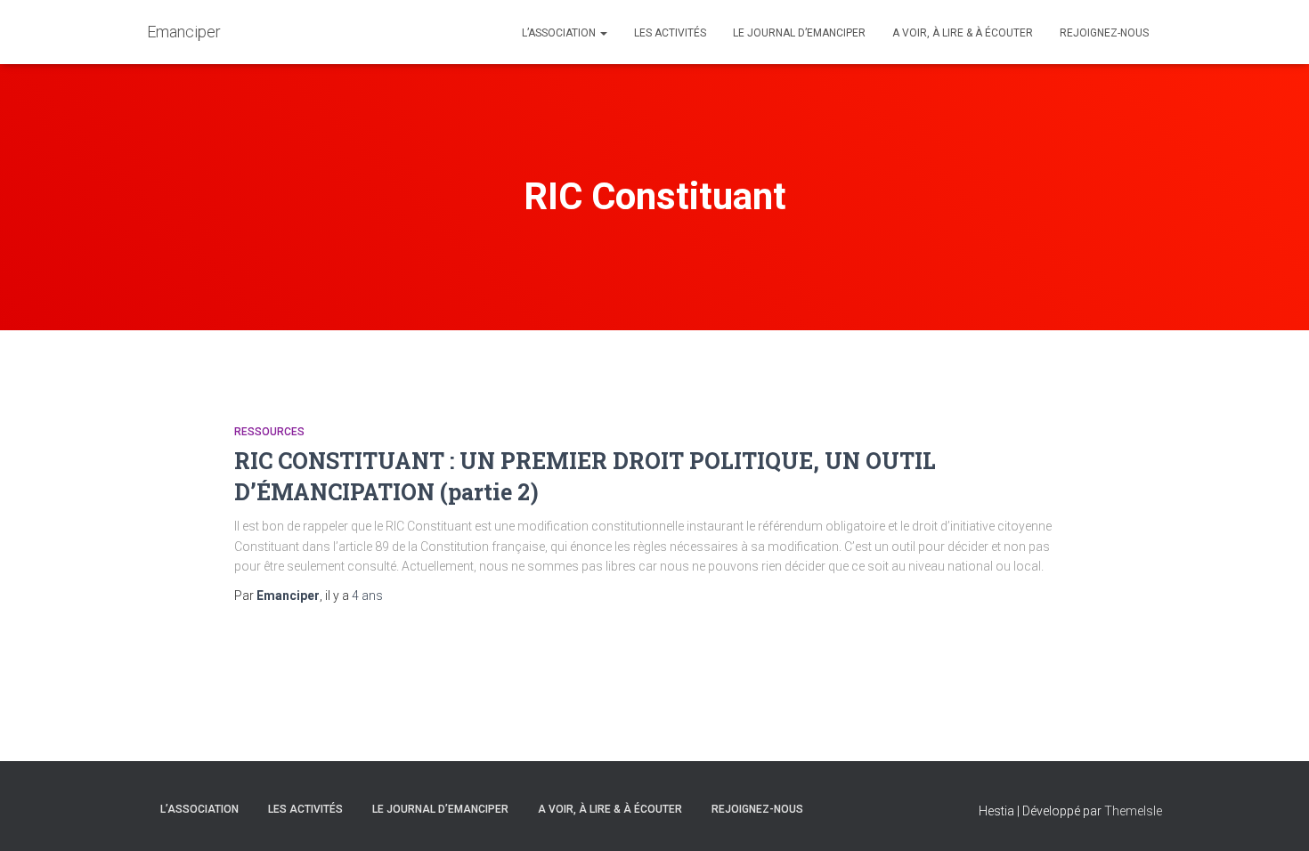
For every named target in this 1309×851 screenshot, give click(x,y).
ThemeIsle (1133, 811)
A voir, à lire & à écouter (962, 33)
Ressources (269, 432)
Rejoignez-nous (1104, 33)
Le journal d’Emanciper (799, 33)
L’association (560, 33)
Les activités (670, 33)
